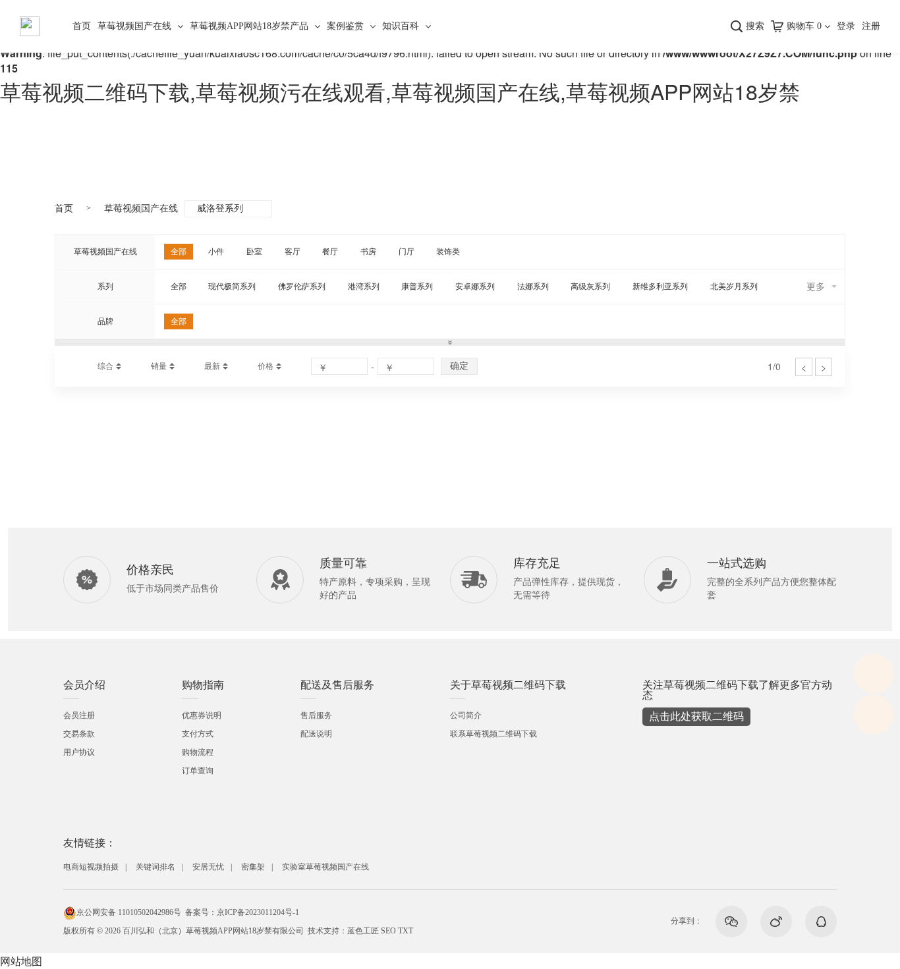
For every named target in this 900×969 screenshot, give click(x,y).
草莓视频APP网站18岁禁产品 (249, 26)
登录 (846, 26)
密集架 (253, 867)
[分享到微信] (731, 921)
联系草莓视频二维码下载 (493, 733)
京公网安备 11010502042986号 (128, 912)
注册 (871, 26)
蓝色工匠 (363, 930)
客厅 (292, 251)
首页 (81, 26)
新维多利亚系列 (660, 286)
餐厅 (330, 251)
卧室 (254, 251)
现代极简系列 (232, 286)
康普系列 (417, 286)
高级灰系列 (590, 286)
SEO (388, 930)
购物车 (804, 26)
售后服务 (316, 715)
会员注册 (79, 715)
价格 (265, 366)
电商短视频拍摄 (91, 867)
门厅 (406, 251)
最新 (212, 366)
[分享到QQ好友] (821, 921)
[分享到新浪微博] (776, 921)
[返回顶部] (873, 714)
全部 (178, 251)
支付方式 (197, 733)
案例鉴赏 (345, 26)
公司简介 (466, 715)
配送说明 (316, 733)
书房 (368, 251)
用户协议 (79, 752)
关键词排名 (155, 867)
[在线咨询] (873, 673)
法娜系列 (533, 286)
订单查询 (197, 770)
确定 (459, 365)
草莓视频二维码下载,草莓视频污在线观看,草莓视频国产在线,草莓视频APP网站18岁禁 (400, 91)
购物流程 (197, 752)
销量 (159, 366)
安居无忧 (208, 867)
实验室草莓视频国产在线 (325, 867)
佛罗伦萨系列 (301, 286)
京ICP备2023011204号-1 (258, 912)
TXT (405, 930)
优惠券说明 (201, 715)
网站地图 (21, 960)
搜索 (755, 26)
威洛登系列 (220, 208)
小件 (216, 251)
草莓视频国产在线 (134, 26)
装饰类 (448, 251)
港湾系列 (364, 286)
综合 (105, 366)
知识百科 (400, 26)
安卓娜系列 (475, 286)
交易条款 (79, 733)
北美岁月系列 (734, 286)
